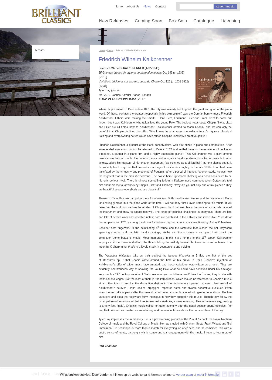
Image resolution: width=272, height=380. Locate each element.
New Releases (113, 20)
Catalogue (203, 20)
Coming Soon (148, 20)
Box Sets (178, 20)
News (147, 6)
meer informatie (208, 374)
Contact (160, 6)
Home (119, 6)
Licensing (230, 20)
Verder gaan (184, 374)
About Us (133, 6)
